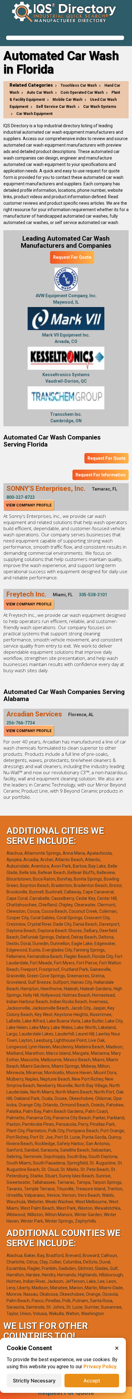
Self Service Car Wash (56, 106)
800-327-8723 (20, 497)
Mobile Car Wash (67, 99)
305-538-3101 (93, 594)
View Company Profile (29, 505)
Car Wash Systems (99, 106)
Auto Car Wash (40, 92)
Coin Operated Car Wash (82, 92)
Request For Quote (72, 257)
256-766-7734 (20, 722)
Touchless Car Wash (78, 85)
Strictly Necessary (34, 1380)
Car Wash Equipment (34, 114)
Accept (91, 1380)
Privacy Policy (99, 1366)
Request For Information (101, 474)
